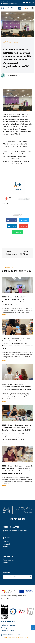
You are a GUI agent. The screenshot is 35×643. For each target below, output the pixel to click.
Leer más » (4, 314)
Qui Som (5, 531)
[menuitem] (26, 8)
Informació (6, 544)
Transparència (23, 531)
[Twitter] (27, 3)
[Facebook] (24, 3)
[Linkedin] (33, 3)
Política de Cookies (7, 631)
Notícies (15, 42)
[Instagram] (30, 3)
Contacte (6, 562)
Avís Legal (4, 628)
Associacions (13, 531)
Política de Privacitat (8, 625)
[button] (19, 8)
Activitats (6, 542)
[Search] (30, 577)
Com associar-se (8, 560)
